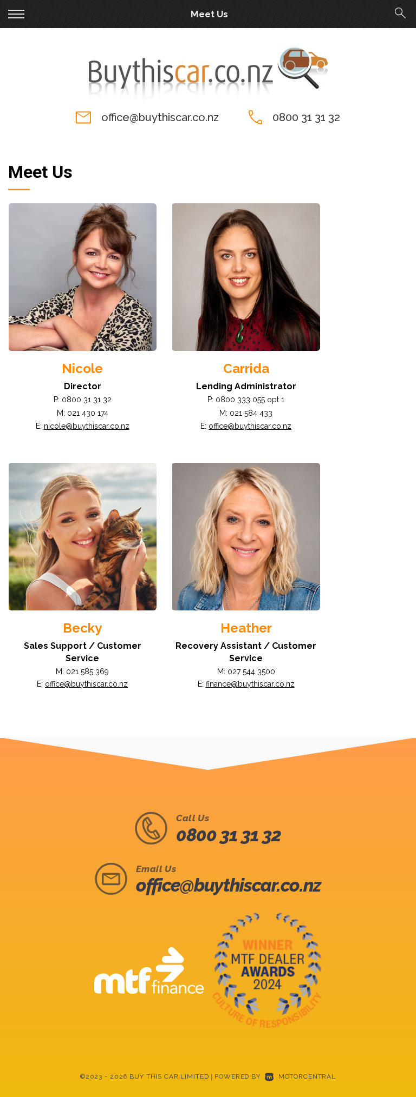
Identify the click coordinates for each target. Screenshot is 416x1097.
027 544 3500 (251, 671)
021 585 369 (87, 671)
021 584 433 (251, 413)
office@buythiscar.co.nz (160, 117)
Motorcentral (307, 1076)
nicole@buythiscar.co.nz (86, 426)
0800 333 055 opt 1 (250, 399)
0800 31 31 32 (306, 117)
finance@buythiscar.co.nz (250, 684)
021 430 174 (87, 413)
